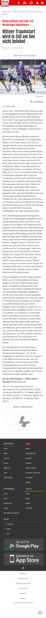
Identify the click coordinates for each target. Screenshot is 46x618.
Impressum (23, 573)
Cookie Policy (23, 588)
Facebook (10, 524)
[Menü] (43, 2)
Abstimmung (8, 503)
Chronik (6, 458)
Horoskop (29, 508)
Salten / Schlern (31, 468)
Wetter (28, 498)
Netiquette (23, 593)
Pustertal (28, 463)
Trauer (28, 494)
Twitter (9, 529)
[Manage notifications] (40, 613)
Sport (10, 12)
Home (4, 12)
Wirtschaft (7, 468)
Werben (23, 598)
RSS (8, 534)
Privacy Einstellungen (23, 583)
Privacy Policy (23, 578)
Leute (5, 494)
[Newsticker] (19, 2)
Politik (6, 463)
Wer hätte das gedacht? (12, 513)
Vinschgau (29, 478)
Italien (6, 453)
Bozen (28, 448)
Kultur (6, 498)
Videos (6, 508)
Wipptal (28, 482)
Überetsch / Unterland (33, 473)
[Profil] (37, 2)
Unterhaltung (8, 478)
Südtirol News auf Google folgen (24, 56)
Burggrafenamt (30, 453)
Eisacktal (29, 458)
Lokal (5, 448)
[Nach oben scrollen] (23, 568)
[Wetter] (31, 2)
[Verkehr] (24, 2)
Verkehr (28, 503)
